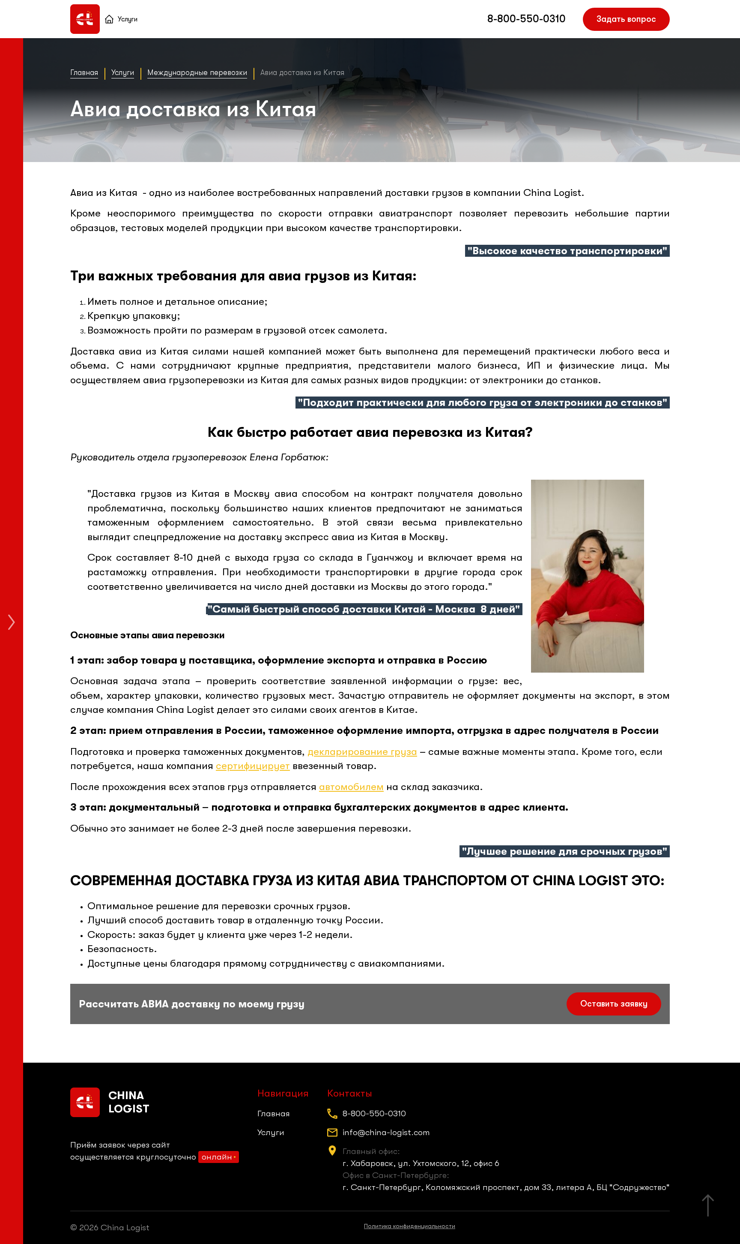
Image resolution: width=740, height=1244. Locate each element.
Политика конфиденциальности (409, 1226)
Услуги (127, 19)
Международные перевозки (197, 72)
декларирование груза (362, 751)
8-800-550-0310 (526, 19)
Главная (109, 19)
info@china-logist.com (386, 1132)
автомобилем (351, 787)
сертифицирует (253, 766)
